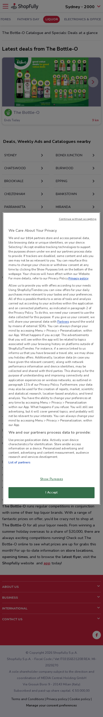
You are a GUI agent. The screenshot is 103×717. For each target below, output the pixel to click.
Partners (63, 321)
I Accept (51, 492)
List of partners (19, 462)
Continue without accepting (78, 219)
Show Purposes (51, 479)
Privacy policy (78, 278)
